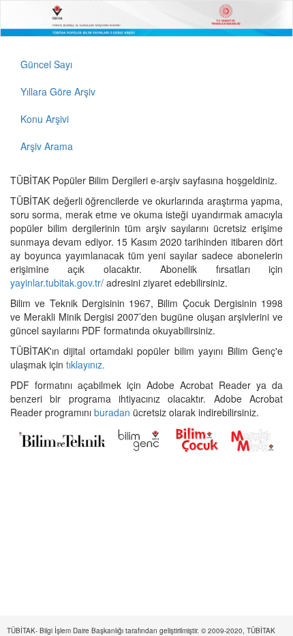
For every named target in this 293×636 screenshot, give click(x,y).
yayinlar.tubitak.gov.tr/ (57, 282)
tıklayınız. (87, 364)
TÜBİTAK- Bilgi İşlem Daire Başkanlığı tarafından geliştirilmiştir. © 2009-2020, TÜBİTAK (141, 630)
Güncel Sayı (46, 64)
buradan (113, 412)
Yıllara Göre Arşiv (57, 91)
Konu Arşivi (44, 119)
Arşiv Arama (46, 146)
